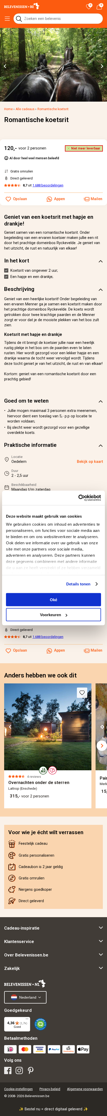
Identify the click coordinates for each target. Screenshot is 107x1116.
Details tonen (78, 584)
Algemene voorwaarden (85, 1089)
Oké (53, 599)
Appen (59, 650)
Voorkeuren (50, 615)
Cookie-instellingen (18, 1089)
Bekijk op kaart (90, 461)
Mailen (96, 650)
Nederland (27, 997)
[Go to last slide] (5, 66)
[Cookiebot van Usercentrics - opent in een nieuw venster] (78, 498)
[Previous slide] (7, 746)
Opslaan (20, 650)
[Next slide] (102, 66)
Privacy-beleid (49, 1089)
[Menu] (27, 1020)
